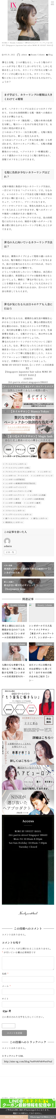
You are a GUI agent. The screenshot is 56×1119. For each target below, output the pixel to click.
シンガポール (45, 471)
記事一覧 (10, 552)
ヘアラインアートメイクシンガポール (20, 506)
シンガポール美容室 (13, 503)
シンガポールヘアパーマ (14, 495)
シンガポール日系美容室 (34, 499)
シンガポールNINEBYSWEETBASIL (20, 483)
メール (6, 986)
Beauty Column (37, 54)
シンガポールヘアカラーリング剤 (18, 491)
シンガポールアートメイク (15, 487)
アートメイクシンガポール (15, 464)
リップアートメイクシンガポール (18, 514)
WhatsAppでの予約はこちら (42, 1117)
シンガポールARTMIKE (15, 479)
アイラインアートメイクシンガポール (20, 471)
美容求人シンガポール (14, 522)
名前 (5, 973)
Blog (50, 54)
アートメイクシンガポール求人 (17, 468)
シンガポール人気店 (37, 495)
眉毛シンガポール (40, 518)
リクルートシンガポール (15, 510)
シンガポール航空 (33, 503)
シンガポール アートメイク (16, 475)
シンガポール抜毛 (12, 499)
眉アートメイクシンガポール (16, 518)
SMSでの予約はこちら (14, 1117)
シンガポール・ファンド (43, 475)
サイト (5, 998)
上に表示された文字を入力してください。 (23, 1016)
